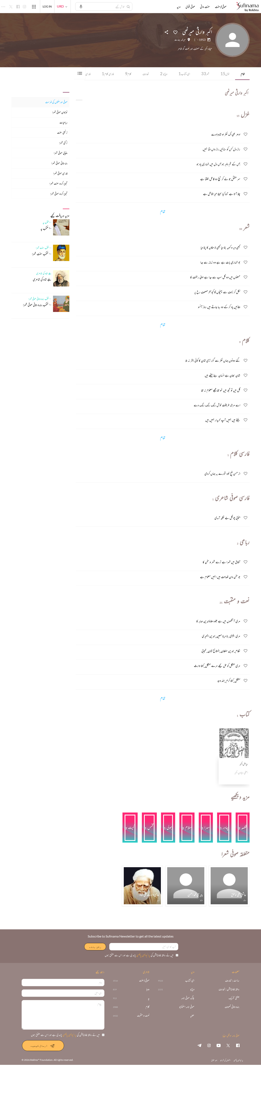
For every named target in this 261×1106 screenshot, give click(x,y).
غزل (225, 73)
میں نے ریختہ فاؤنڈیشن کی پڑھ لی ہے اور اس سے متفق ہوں (139, 955)
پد (148, 998)
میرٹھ (183, 39)
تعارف (146, 74)
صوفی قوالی (190, 6)
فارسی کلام (108, 73)
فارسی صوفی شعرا (60, 173)
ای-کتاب (184, 73)
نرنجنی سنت (62, 132)
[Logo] (247, 7)
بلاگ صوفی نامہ (187, 998)
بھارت (177, 39)
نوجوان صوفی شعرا (59, 112)
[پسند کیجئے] (175, 32)
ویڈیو (163, 73)
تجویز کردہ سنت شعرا (58, 183)
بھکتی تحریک (234, 998)
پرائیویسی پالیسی (143, 955)
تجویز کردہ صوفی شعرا (58, 194)
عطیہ (192, 1015)
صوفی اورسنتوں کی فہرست (56, 102)
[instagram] (209, 1045)
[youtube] (218, 1045)
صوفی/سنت (221, 6)
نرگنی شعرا (63, 143)
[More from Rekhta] (34, 6)
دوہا (147, 989)
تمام (243, 74)
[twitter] (228, 1045)
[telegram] (199, 1045)
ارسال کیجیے (39, 1046)
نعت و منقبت (143, 1015)
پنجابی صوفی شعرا (60, 153)
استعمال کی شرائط (225, 1060)
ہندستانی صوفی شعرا (59, 163)
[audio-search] (81, 6)
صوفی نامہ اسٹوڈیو (186, 1007)
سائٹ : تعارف (232, 980)
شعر (205, 73)
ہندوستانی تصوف (232, 1007)
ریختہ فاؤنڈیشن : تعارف (229, 989)
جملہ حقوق (214, 1060)
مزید (179, 6)
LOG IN (47, 6)
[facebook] (237, 1045)
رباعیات (63, 122)
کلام (128, 73)
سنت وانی (205, 6)
